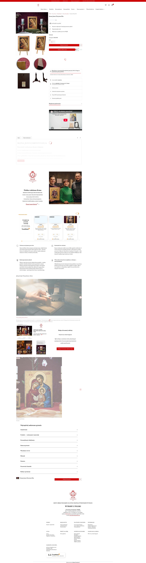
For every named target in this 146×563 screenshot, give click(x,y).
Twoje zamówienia (63, 524)
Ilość (50, 39)
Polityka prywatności (92, 528)
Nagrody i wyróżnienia (50, 536)
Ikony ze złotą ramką (65, 13)
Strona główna (63, 533)
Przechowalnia (63, 527)
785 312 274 (67, 514)
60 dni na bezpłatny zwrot (51, 547)
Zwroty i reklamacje (91, 527)
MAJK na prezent (77, 541)
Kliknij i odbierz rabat (62, 49)
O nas (47, 533)
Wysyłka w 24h (49, 548)
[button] (76, 213)
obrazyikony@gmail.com (74, 515)
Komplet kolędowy (77, 536)
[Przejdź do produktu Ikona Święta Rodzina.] (39, 387)
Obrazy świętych (77, 538)
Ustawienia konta (63, 525)
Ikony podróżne (77, 537)
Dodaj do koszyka (64, 45)
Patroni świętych (77, 540)
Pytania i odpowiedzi (50, 524)
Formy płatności (77, 527)
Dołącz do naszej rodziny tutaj (65, 349)
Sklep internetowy (72, 562)
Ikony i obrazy (54, 13)
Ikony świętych (77, 533)
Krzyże (75, 539)
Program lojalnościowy (92, 525)
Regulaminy (90, 524)
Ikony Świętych (59, 13)
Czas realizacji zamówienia (79, 525)
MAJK (50, 13)
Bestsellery (76, 535)
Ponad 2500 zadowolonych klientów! (51, 550)
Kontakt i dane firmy (50, 535)
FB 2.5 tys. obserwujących (93, 533)
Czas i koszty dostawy (78, 524)
